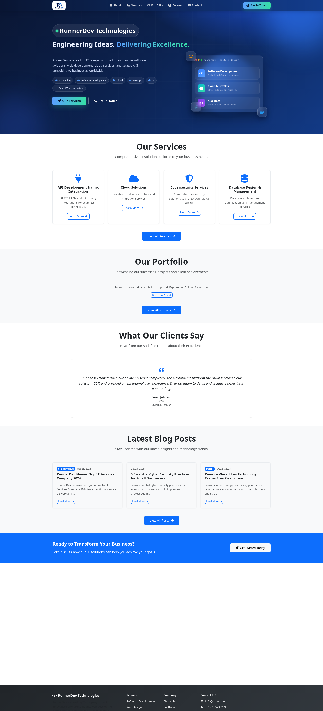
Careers (177, 5)
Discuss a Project (161, 295)
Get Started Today (252, 548)
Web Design (134, 707)
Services (136, 5)
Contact (196, 5)
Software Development (141, 701)
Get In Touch (258, 5)
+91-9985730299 (215, 707)
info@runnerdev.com (218, 701)
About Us (169, 701)
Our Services (71, 101)
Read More (64, 501)
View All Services (160, 236)
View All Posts (160, 520)
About (117, 5)
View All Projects (160, 310)
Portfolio (157, 5)
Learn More (76, 216)
